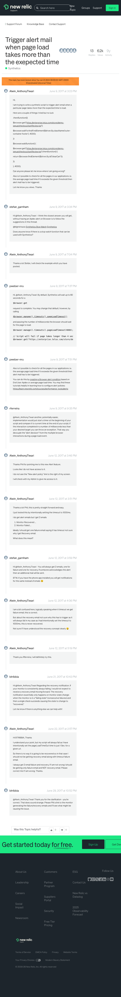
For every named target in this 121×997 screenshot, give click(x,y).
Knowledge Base (35, 24)
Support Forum (14, 24)
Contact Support (57, 24)
